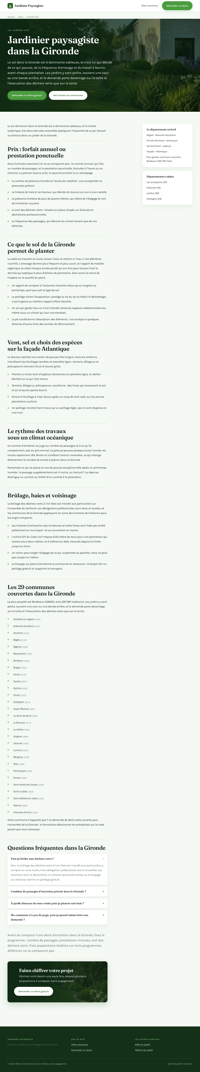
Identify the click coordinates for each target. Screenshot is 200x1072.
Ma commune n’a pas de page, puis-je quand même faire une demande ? (49, 917)
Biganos (20, 646)
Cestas (20, 681)
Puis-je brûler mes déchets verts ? (32, 858)
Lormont (20, 750)
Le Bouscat (22, 722)
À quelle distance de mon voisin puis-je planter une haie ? (47, 903)
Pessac (20, 777)
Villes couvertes (149, 5)
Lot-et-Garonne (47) (157, 182)
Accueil (11, 17)
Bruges (20, 667)
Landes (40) (153, 193)
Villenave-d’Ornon (25, 812)
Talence (20, 805)
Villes (20, 17)
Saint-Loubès (23, 791)
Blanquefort (22, 653)
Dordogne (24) (154, 198)
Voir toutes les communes (68, 95)
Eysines (20, 688)
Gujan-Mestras (24, 709)
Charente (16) (154, 187)
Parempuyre (22, 770)
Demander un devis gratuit (27, 95)
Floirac (19, 695)
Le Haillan (21, 729)
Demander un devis (177, 5)
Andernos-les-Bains (26, 626)
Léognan (20, 736)
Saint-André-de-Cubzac (28, 784)
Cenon (19, 674)
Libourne (21, 743)
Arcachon (21, 633)
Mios (18, 764)
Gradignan (21, 702)
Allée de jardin (142, 1044)
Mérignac (21, 757)
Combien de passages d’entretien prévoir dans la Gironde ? (48, 891)
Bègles (19, 640)
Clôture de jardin (144, 1050)
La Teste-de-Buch (25, 715)
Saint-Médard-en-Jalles (28, 798)
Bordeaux (21, 660)
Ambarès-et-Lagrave (26, 619)
